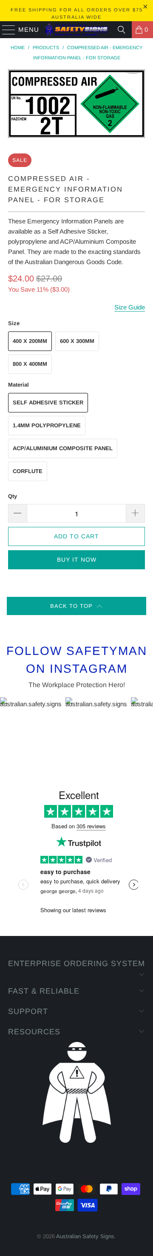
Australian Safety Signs (85, 1236)
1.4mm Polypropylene (47, 425)
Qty (12, 496)
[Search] (121, 29)
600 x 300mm (77, 341)
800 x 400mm (30, 364)
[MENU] (5, 29)
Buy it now (76, 559)
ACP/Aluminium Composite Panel (63, 448)
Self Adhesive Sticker (48, 402)
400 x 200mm (30, 341)
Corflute (27, 471)
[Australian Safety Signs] (76, 29)
